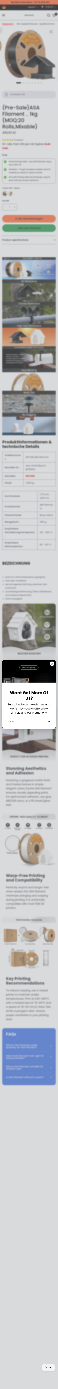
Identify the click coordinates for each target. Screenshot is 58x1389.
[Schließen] (52, 663)
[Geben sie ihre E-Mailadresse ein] (48, 721)
